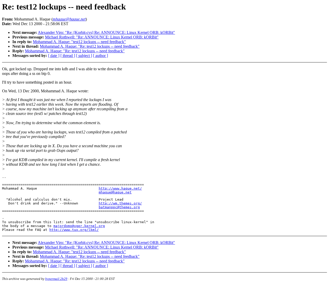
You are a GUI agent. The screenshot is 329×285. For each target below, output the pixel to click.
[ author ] (100, 55)
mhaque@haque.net (115, 192)
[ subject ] (84, 55)
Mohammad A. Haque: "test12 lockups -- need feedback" (79, 42)
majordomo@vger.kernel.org (79, 226)
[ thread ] (67, 55)
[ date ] (53, 55)
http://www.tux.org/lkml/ (74, 230)
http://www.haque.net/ (120, 188)
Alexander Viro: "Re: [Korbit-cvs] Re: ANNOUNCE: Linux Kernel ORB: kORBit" (106, 32)
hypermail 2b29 (56, 279)
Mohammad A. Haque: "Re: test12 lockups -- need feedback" (90, 46)
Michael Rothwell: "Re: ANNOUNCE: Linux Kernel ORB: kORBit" (102, 37)
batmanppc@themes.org (119, 207)
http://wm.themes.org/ (120, 203)
